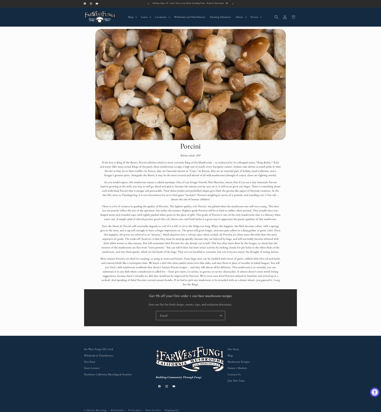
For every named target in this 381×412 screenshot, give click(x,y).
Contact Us (234, 374)
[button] (132, 17)
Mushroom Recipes (239, 361)
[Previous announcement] (148, 3)
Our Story (233, 349)
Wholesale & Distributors (98, 355)
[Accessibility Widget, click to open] (375, 392)
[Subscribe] (220, 315)
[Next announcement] (232, 3)
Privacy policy (135, 410)
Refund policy (118, 410)
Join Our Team (236, 380)
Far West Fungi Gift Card (98, 349)
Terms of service (153, 410)
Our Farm (89, 361)
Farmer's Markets (237, 368)
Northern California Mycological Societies (108, 374)
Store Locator (92, 368)
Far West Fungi (99, 410)
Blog (230, 355)
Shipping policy (172, 410)
